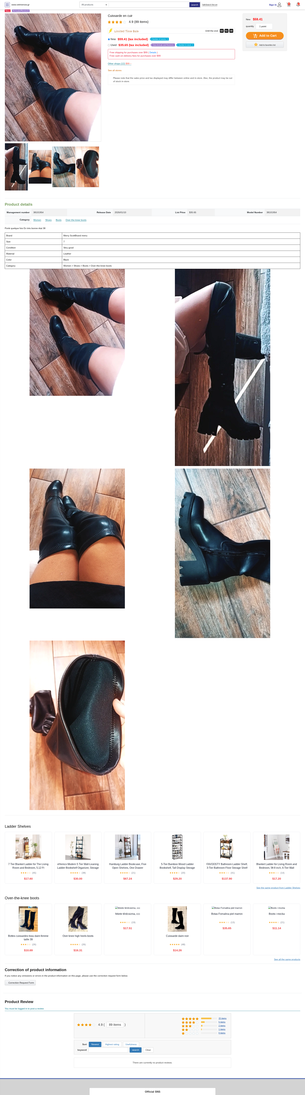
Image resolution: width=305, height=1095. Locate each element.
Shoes (48, 220)
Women (37, 220)
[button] (298, 4)
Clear (148, 1050)
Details (152, 52)
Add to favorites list (267, 45)
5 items (222, 1022)
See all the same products (287, 959)
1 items (222, 1029)
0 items (222, 1033)
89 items (115, 1024)
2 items (222, 1025)
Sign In (273, 4)
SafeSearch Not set (209, 5)
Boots (58, 220)
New (139, 39)
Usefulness (131, 1044)
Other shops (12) (119, 63)
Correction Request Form (21, 982)
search (194, 4)
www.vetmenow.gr (20, 4)
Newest (95, 1044)
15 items (223, 1018)
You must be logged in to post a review (24, 1008)
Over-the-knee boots (76, 220)
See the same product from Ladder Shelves (278, 887)
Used (152, 45)
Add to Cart (267, 35)
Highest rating (112, 1044)
